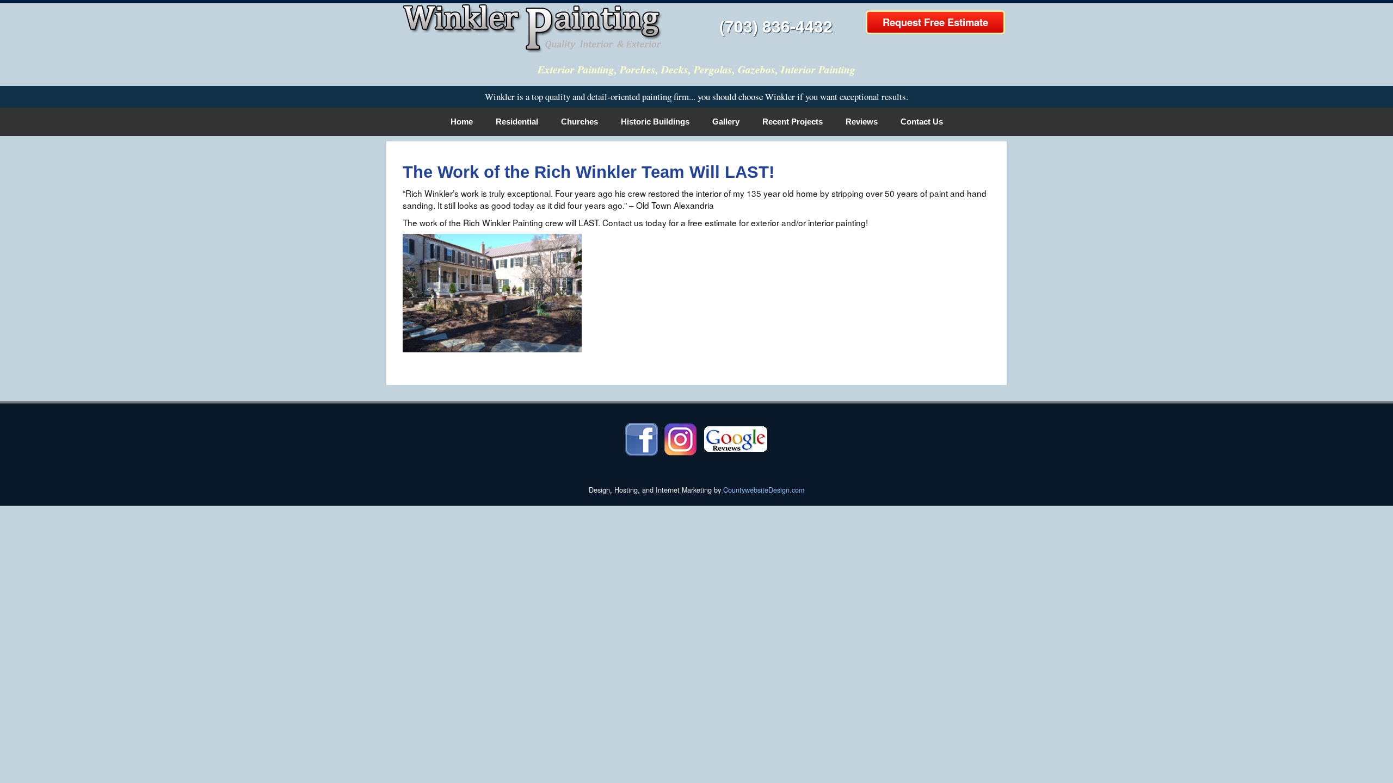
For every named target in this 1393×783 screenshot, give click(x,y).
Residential (517, 121)
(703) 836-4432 (776, 26)
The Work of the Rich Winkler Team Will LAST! (588, 172)
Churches (579, 121)
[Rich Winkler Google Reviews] (735, 438)
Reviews (862, 121)
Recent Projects (792, 121)
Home (462, 121)
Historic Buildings (655, 121)
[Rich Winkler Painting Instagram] (680, 438)
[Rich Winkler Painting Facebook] (641, 438)
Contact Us (922, 121)
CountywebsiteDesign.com (763, 490)
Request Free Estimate (935, 22)
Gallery (725, 121)
